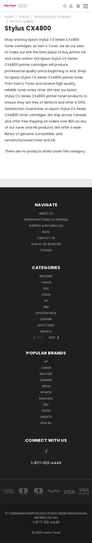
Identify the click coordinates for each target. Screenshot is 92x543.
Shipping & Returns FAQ (46, 226)
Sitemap (46, 250)
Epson (46, 295)
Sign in (36, 244)
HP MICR (46, 392)
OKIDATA (46, 331)
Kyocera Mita (46, 313)
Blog (46, 232)
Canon (46, 282)
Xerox (46, 386)
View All (46, 423)
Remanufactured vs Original (46, 220)
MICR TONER (46, 325)
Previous (7, 538)
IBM (46, 307)
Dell (46, 288)
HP (46, 301)
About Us (46, 213)
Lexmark (46, 319)
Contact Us (46, 238)
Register (54, 244)
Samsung (46, 398)
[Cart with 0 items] (77, 6)
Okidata (46, 417)
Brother (46, 276)
